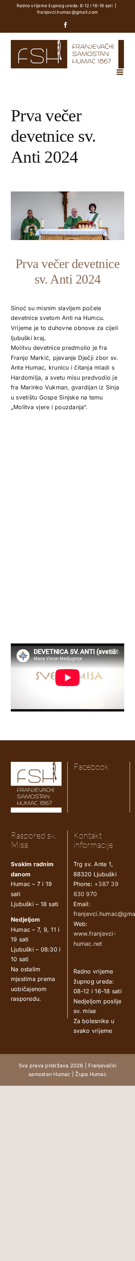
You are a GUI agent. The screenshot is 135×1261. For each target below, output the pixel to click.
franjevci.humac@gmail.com (67, 12)
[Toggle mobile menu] (120, 72)
